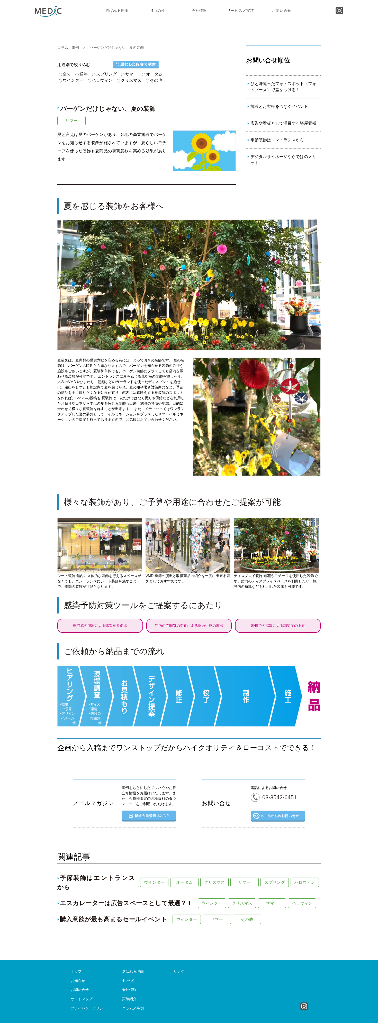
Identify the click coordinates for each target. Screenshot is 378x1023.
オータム (184, 882)
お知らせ (78, 981)
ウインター (154, 882)
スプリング (274, 882)
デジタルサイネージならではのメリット (283, 159)
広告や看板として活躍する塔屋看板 (283, 123)
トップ (76, 971)
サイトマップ (81, 999)
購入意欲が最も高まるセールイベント (113, 919)
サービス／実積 (240, 10)
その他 (247, 919)
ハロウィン (304, 882)
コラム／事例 (68, 47)
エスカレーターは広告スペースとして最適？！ (126, 902)
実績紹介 (129, 999)
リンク (179, 971)
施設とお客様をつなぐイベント (279, 106)
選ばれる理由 (117, 10)
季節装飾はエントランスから (277, 140)
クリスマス (214, 882)
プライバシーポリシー (89, 1008)
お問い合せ (281, 10)
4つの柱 (158, 10)
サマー (71, 120)
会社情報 (199, 10)
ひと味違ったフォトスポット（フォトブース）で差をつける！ (283, 86)
